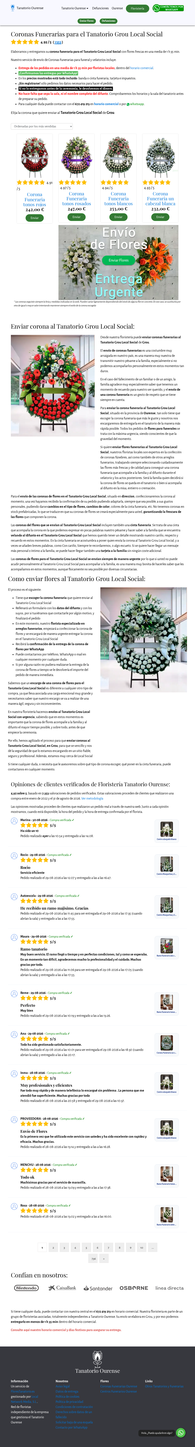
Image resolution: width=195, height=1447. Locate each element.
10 (141, 1247)
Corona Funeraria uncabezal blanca (160, 198)
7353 (57, 42)
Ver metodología (92, 798)
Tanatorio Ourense (30, 8)
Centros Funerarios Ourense (118, 1391)
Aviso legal (63, 1386)
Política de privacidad (69, 1402)
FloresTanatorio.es (23, 1391)
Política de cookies (67, 1396)
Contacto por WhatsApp (71, 1427)
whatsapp (136, 104)
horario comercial (141, 68)
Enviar (35, 218)
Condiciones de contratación (74, 1407)
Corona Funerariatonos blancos (118, 198)
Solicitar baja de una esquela (74, 1422)
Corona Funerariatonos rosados (76, 198)
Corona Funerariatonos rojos (34, 199)
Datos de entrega (67, 1391)
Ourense (117, 8)
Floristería (137, 8)
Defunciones (100, 8)
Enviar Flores (87, 21)
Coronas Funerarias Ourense (118, 1386)
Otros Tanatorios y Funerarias (164, 1386)
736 (94, 1258)
